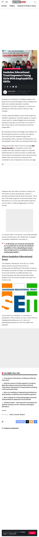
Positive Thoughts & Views (12, 68)
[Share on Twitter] (10, 86)
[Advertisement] (19, 28)
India (11, 414)
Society (16, 414)
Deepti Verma (11, 91)
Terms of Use (12, 533)
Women (22, 414)
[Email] (13, 86)
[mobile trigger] (3, 2)
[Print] (16, 86)
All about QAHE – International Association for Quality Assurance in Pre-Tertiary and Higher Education (19, 404)
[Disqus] (19, 455)
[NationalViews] (19, 2)
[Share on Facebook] (7, 86)
